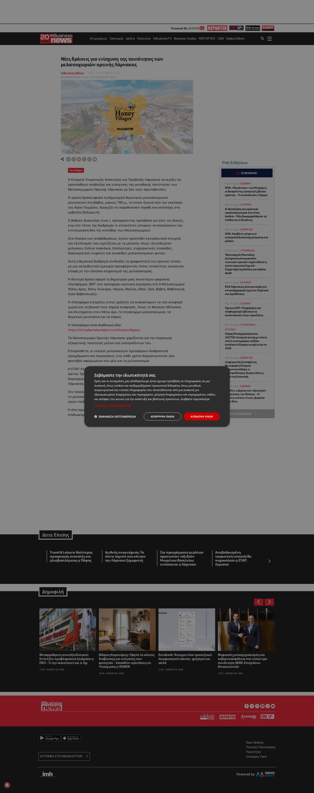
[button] (157, 405)
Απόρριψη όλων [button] (162, 416)
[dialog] (157, 396)
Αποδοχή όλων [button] (202, 416)
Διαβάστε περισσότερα (195, 399)
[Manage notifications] (7, 785)
